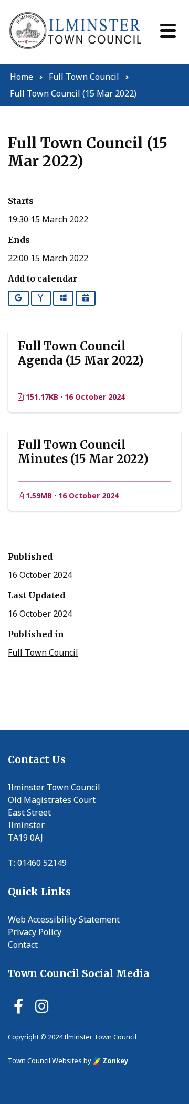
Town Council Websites (45, 1060)
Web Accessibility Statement (64, 919)
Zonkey (114, 1060)
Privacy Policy (34, 932)
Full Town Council (43, 652)
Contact (23, 944)
